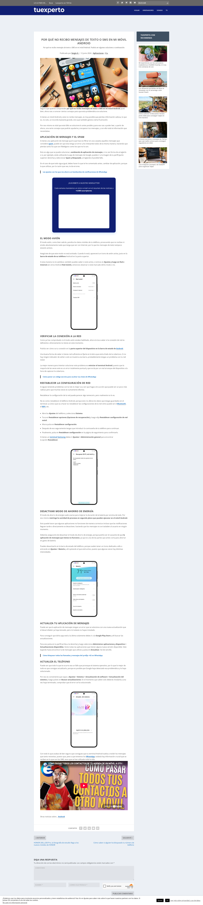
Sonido (160, 10)
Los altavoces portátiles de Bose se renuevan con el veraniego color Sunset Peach (151, 90)
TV (167, 10)
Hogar (136, 10)
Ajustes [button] (160, 900)
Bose (51, 3)
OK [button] (167, 900)
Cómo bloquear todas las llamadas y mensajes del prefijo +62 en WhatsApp (73, 655)
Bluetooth (121, 404)
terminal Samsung (57, 437)
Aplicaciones (98, 53)
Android (119, 348)
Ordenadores (148, 10)
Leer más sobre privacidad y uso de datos (185, 900)
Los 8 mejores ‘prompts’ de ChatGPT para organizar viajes (152, 165)
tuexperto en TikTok (63, 3)
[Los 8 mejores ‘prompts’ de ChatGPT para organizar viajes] (153, 155)
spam (51, 144)
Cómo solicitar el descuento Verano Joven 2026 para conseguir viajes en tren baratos (152, 115)
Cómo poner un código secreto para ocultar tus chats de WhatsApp (69, 377)
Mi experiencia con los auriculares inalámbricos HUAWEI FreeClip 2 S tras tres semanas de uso (152, 65)
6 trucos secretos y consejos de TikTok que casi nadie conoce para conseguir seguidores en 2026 (153, 141)
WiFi (44, 406)
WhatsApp (90, 756)
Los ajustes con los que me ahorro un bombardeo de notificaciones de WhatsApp (75, 172)
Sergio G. (75, 53)
